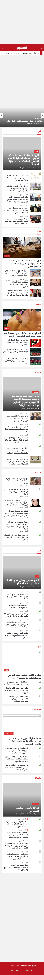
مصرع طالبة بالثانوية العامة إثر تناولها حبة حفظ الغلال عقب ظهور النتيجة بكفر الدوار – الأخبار (16, 502)
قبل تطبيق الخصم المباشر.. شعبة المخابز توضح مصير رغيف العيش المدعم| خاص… (25, 263)
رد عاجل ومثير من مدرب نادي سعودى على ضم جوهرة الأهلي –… (16, 360)
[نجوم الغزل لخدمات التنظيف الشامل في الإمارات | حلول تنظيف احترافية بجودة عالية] (40, 851)
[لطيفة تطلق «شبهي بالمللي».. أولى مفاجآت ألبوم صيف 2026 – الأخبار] (40, 630)
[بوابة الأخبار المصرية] (22, 48)
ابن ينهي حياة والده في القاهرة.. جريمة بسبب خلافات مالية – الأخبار (16, 537)
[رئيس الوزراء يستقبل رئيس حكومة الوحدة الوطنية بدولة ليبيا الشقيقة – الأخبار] (35, 208)
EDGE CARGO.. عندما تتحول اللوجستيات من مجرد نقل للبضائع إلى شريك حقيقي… (17, 834)
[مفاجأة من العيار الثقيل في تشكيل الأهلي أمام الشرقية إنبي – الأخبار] (35, 343)
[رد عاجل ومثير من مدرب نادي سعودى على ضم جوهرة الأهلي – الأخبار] (35, 361)
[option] (22, 115)
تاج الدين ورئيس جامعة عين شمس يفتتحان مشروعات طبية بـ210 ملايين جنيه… (16, 221)
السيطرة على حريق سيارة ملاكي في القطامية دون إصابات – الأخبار (16, 491)
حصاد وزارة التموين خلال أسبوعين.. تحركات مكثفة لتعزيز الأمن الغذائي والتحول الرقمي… (24, 741)
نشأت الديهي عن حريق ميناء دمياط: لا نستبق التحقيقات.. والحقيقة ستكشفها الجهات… (17, 450)
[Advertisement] (22, 22)
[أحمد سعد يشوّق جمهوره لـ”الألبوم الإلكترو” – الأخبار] (40, 603)
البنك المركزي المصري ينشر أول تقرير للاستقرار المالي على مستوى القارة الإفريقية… (16, 750)
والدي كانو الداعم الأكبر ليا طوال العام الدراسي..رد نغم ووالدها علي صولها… (15, 690)
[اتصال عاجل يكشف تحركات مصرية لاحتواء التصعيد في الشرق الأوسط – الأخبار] (35, 459)
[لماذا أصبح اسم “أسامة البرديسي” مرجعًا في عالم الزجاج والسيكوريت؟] (40, 862)
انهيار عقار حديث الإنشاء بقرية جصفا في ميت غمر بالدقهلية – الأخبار (16, 480)
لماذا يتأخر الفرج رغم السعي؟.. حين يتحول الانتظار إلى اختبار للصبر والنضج (16, 824)
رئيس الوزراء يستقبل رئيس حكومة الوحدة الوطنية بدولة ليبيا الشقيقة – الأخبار (15, 210)
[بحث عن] (3, 48)
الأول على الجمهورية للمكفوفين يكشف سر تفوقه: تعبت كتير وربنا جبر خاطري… (16, 758)
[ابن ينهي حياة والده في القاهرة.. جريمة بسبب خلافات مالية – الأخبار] (40, 535)
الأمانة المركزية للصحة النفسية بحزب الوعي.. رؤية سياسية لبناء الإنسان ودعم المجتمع (16, 845)
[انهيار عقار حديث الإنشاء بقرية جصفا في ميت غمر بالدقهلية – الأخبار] (35, 481)
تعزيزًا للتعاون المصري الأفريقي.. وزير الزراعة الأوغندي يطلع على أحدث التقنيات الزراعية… (16, 272)
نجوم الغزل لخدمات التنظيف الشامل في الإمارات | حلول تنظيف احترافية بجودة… (17, 856)
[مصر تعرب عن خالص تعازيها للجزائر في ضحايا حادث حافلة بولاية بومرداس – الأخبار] (35, 175)
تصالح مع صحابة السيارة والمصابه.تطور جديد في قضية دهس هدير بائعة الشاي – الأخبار (16, 513)
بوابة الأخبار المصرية (14, 965)
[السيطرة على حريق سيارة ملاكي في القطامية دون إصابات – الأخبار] (40, 489)
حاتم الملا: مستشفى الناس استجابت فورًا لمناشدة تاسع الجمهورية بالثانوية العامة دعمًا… (16, 199)
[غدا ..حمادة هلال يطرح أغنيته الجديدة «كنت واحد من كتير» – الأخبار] (40, 592)
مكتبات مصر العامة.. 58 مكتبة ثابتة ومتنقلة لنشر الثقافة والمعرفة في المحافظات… (17, 188)
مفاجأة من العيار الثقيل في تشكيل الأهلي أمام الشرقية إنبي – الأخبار (16, 342)
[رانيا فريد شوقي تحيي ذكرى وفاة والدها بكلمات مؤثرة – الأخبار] (40, 611)
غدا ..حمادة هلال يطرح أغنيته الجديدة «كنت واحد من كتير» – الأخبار (16, 596)
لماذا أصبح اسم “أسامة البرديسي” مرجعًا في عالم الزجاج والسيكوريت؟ (16, 867)
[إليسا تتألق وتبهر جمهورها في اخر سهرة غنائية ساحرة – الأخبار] (40, 682)
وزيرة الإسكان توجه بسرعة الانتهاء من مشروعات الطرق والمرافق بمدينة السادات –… (17, 292)
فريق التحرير (34, 167)
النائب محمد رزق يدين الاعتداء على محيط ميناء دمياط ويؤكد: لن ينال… (16, 429)
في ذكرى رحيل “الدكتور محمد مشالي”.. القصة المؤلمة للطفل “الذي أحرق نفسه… (16, 767)
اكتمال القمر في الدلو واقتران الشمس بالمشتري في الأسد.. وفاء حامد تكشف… (17, 698)
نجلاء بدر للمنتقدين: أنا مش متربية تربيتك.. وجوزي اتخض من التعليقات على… (17, 624)
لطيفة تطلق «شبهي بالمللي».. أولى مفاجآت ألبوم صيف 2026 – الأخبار (16, 635)
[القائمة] (41, 48)
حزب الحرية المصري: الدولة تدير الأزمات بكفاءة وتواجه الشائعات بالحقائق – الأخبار (16, 440)
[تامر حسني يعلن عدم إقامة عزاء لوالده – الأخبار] (22, 572)
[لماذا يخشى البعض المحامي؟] (22, 800)
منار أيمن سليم (33, 814)
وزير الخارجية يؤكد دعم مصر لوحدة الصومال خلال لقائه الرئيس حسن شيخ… (17, 418)
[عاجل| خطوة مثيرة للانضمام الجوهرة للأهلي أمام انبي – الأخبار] (35, 352)
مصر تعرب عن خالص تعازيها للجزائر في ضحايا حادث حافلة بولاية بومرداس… (17, 177)
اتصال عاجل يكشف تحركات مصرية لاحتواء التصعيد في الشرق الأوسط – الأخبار (17, 461)
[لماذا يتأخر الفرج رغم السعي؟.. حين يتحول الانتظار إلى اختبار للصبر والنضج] (22, 115)
